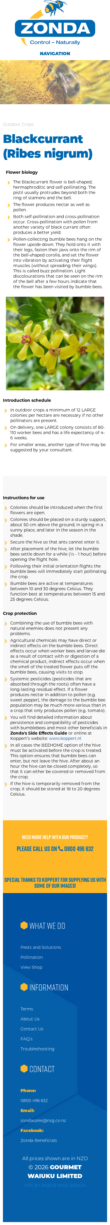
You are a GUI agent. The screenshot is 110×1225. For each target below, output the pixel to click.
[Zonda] (55, 23)
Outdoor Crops (18, 124)
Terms (27, 1009)
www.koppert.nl (65, 738)
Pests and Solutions (41, 947)
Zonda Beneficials (39, 1140)
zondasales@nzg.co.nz (43, 1120)
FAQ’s (27, 1039)
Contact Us (32, 1029)
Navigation (55, 53)
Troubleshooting (38, 1049)
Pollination (32, 957)
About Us (30, 1019)
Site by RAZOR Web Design (55, 1185)
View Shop (31, 967)
